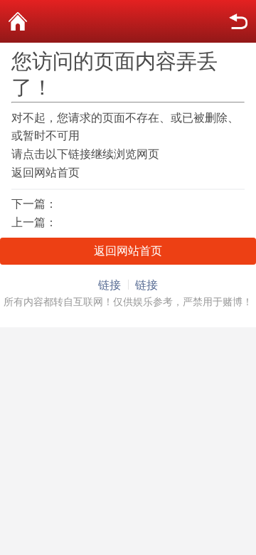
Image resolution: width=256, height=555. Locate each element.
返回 (238, 21)
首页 (17, 21)
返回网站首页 (45, 172)
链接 (109, 285)
